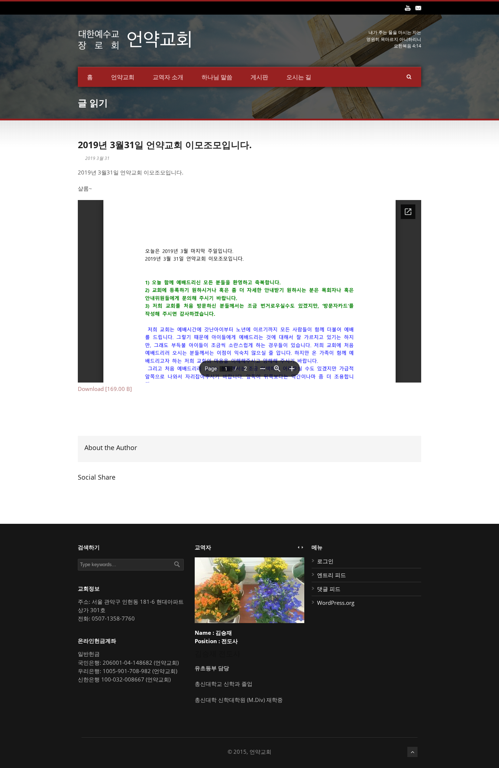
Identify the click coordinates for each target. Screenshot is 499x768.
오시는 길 (298, 77)
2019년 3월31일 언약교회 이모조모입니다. (165, 144)
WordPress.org (335, 602)
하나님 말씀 (217, 77)
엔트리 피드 (331, 575)
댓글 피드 (328, 588)
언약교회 (122, 77)
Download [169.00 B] (105, 388)
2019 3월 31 (97, 158)
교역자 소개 (168, 77)
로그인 (325, 561)
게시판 (259, 77)
